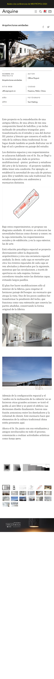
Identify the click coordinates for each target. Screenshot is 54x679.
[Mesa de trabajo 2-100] (27, 531)
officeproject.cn (9, 91)
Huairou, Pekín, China (37, 91)
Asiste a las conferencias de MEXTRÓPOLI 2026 (27, 4)
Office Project (33, 78)
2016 (4, 102)
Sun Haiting (33, 102)
